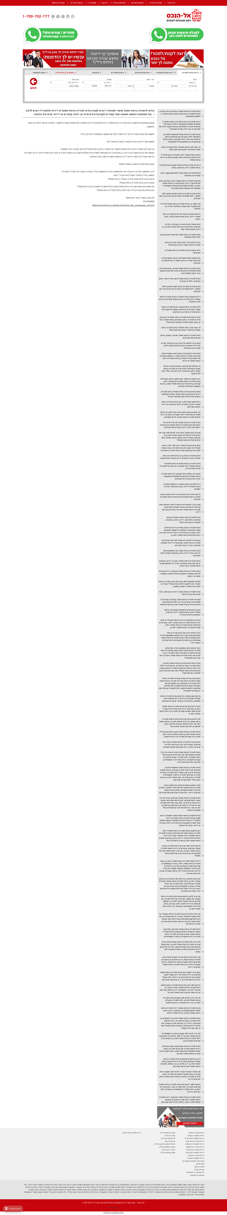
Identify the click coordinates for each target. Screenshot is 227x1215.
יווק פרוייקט (169, 1141)
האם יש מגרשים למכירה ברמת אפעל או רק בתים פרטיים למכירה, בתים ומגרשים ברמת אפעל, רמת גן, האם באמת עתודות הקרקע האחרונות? (179, 319)
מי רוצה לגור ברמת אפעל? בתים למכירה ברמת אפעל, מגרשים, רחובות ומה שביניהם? (180, 148)
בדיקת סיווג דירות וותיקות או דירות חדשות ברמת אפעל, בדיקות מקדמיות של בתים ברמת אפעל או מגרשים (180, 496)
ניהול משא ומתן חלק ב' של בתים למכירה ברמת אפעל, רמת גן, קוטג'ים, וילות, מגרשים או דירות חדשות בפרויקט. (180, 404)
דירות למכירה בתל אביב (194, 1141)
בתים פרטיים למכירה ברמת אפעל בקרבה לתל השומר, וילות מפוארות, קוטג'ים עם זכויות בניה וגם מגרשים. (179, 196)
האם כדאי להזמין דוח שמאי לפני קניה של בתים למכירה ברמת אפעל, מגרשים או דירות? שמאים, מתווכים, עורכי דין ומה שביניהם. (180, 542)
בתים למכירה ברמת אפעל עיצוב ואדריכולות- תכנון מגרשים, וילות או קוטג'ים (179, 280)
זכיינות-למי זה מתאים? (195, 1172)
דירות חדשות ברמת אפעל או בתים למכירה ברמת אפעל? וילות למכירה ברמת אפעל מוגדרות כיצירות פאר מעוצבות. (179, 299)
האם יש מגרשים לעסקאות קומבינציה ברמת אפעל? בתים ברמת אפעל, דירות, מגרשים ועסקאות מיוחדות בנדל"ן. (182, 612)
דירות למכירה (198, 1150)
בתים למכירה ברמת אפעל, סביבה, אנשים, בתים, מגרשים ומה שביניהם (180, 336)
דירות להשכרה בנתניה (195, 1158)
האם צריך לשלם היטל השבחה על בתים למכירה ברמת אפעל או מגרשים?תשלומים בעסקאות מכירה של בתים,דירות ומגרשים (180, 476)
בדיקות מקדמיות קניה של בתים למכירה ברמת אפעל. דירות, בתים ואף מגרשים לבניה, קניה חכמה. (181, 216)
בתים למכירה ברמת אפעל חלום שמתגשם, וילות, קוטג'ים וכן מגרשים (180, 174)
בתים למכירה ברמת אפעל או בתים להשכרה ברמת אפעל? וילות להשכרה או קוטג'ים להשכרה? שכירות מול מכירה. (179, 465)
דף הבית (171, 3)
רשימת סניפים (137, 3)
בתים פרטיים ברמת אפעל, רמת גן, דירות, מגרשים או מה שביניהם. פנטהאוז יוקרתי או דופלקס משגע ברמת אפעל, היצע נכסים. (179, 563)
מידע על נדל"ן (169, 1136)
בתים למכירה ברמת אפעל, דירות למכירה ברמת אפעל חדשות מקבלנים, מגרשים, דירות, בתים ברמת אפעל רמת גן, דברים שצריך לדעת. (180, 1010)
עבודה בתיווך (199, 1167)
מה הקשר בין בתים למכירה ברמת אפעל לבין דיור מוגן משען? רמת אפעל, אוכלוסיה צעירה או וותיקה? (180, 206)
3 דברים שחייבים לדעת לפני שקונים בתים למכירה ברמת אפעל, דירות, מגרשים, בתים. (179, 166)
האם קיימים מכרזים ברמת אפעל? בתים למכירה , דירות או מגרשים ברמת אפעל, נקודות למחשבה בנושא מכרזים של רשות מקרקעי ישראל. (180, 394)
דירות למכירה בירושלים (195, 1147)
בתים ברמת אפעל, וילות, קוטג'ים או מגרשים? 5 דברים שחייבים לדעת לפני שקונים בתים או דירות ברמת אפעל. (180, 157)
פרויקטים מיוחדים (168, 1138)
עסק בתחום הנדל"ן (168, 1152)
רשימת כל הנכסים (197, 1175)
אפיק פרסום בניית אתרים (113, 1213)
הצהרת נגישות (58, 3)
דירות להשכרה (198, 1152)
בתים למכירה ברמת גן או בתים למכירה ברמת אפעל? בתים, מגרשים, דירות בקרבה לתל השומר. (180, 457)
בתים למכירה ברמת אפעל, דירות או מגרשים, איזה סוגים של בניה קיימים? (179, 593)
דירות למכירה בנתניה (196, 1155)
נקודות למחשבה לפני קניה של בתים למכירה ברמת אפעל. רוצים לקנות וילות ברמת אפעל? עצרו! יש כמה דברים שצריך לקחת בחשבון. (179, 583)
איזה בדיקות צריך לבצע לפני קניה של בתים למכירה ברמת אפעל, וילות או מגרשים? (182, 243)
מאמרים (92, 3)
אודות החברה (156, 3)
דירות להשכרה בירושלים (194, 1144)
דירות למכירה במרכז (196, 1133)
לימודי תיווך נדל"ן (168, 1150)
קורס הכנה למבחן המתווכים (193, 1161)
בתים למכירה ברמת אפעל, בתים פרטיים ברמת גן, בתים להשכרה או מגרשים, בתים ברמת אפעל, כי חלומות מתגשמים (179, 113)
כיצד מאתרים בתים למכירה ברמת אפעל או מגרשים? (182, 251)
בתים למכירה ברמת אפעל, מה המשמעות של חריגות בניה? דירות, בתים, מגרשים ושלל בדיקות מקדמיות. (180, 553)
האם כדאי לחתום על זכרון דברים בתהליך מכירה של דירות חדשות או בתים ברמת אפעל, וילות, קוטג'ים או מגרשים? (180, 345)
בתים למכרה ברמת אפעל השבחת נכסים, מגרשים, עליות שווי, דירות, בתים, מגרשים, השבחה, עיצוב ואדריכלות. (183, 519)
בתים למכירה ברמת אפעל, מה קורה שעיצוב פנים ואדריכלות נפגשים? (180, 236)
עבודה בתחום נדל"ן (167, 1133)
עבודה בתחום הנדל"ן (167, 1147)
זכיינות (104, 3)
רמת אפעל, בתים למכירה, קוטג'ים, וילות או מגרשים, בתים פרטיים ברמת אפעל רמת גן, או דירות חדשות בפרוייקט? (181, 226)
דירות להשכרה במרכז (196, 1136)
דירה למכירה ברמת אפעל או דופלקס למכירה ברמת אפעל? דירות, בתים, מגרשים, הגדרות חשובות (181, 486)
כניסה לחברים (76, 3)
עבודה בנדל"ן (199, 1170)
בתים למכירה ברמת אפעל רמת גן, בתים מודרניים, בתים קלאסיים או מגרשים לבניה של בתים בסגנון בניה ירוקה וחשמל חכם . (179, 270)
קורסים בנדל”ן (119, 3)
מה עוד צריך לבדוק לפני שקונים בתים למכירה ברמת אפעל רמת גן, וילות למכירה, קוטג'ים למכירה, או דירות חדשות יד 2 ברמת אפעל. (181, 1000)
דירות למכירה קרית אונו (132, 1133)
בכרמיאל (189, 1150)
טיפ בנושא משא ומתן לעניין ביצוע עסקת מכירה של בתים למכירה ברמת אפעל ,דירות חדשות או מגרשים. (180, 260)
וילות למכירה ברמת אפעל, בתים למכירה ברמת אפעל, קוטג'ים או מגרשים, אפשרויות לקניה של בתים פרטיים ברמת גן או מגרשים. (181, 309)
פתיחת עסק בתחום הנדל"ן (164, 1144)
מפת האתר (113, 1208)
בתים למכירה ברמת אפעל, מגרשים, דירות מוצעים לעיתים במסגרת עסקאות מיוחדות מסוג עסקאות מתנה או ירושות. (179, 573)
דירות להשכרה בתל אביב (194, 1138)
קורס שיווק (200, 1164)
